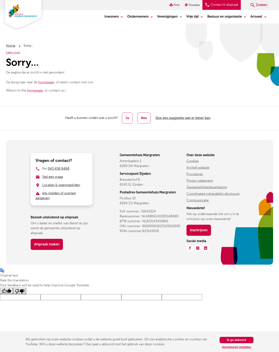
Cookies (192, 161)
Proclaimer (194, 174)
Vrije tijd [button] (193, 16)
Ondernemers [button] (138, 16)
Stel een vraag (52, 177)
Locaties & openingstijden (61, 185)
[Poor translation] (19, 291)
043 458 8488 (58, 168)
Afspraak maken (46, 244)
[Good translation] (6, 291)
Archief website (197, 167)
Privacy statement (199, 181)
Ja (127, 118)
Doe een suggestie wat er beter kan (183, 118)
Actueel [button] (256, 16)
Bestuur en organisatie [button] (225, 16)
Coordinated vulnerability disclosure (213, 194)
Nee (144, 118)
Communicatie (197, 200)
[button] (193, 5)
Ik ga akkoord (236, 340)
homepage (46, 82)
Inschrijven (200, 230)
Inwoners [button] (111, 16)
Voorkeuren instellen (236, 347)
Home (10, 45)
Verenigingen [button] (168, 16)
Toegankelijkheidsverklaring (206, 187)
